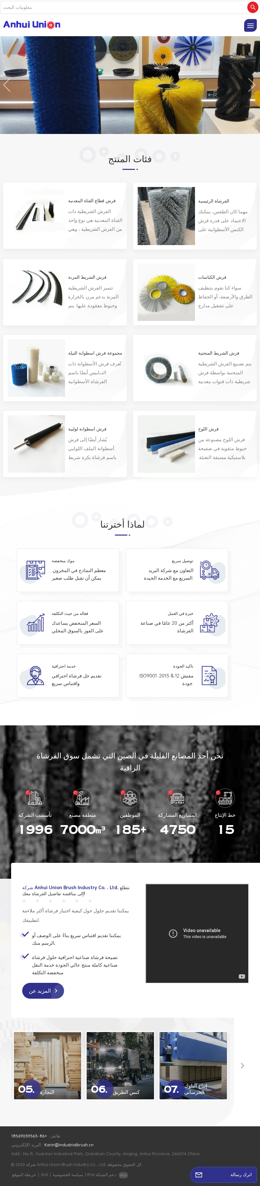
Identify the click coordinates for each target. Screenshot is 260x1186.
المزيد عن (40, 991)
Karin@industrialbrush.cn (69, 1145)
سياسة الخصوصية (68, 1174)
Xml (44, 1174)
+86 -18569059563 (29, 1136)
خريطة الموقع (24, 1174)
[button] (7, 85)
